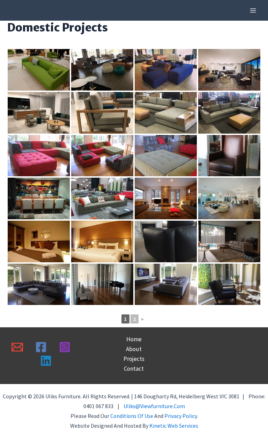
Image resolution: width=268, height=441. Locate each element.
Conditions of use (131, 415)
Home (134, 339)
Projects (134, 359)
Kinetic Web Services (173, 425)
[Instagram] (65, 347)
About (134, 349)
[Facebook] (41, 347)
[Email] (17, 347)
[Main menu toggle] (253, 10)
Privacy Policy (180, 415)
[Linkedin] (46, 361)
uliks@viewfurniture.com (154, 406)
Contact (134, 368)
